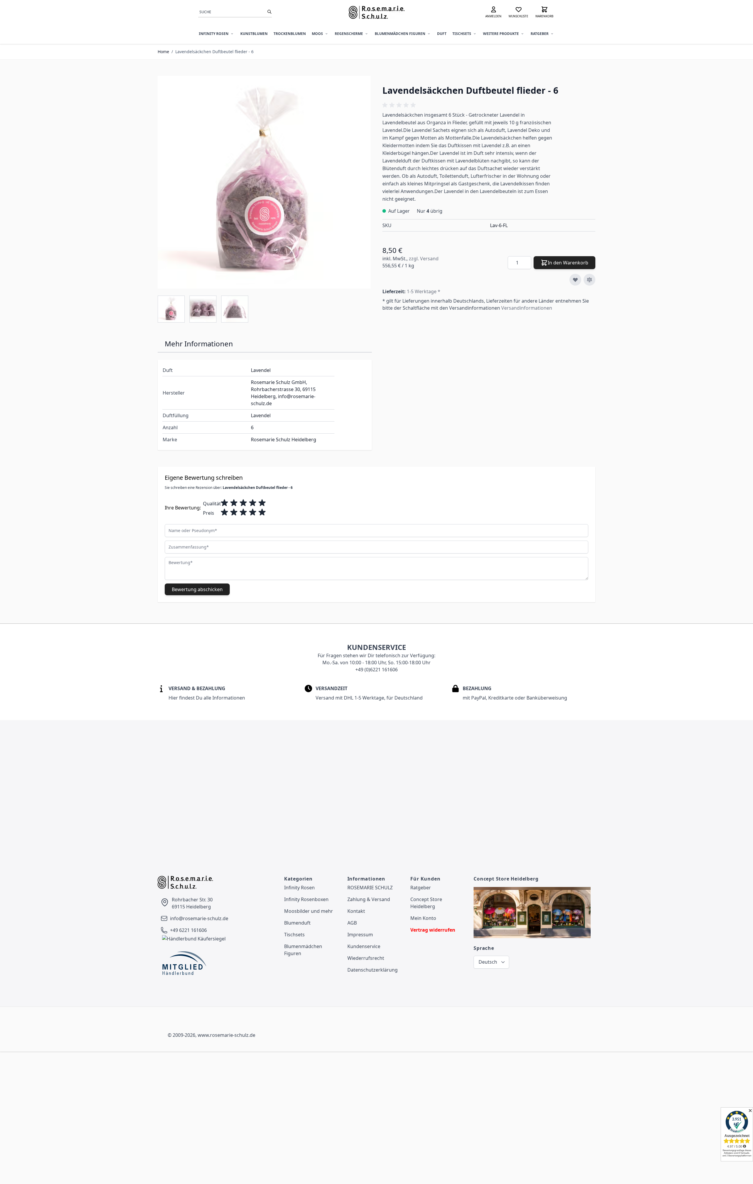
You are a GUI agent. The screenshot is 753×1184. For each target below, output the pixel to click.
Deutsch (488, 962)
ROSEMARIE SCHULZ (370, 887)
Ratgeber (540, 33)
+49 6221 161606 (188, 930)
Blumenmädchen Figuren (400, 33)
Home (163, 51)
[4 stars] (252, 503)
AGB (352, 923)
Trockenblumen (290, 33)
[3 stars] (243, 503)
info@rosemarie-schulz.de (199, 918)
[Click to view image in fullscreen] (264, 182)
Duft (442, 33)
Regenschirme (349, 33)
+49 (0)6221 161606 (376, 669)
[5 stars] (262, 503)
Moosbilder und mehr (308, 911)
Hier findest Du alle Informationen (207, 698)
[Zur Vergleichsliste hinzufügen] (589, 280)
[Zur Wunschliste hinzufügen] (575, 280)
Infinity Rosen (214, 33)
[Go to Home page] (376, 12)
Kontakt (356, 911)
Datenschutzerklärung (372, 970)
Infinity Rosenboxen (306, 899)
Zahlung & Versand (368, 899)
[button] (400, 105)
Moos (317, 33)
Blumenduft (297, 923)
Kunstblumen (254, 33)
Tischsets (461, 33)
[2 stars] (234, 503)
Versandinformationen (526, 308)
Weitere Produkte (501, 33)
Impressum (360, 934)
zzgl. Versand (424, 258)
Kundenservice (363, 946)
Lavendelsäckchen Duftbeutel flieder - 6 (214, 51)
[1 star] (224, 503)
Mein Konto (423, 918)
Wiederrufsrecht (365, 958)
